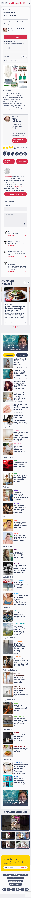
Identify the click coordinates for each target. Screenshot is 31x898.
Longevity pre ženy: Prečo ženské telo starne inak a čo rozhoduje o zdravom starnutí (20, 396)
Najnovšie (22, 355)
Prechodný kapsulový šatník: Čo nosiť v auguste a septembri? (20, 361)
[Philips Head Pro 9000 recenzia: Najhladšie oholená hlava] (22, 835)
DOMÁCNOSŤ (17, 641)
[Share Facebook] (4, 154)
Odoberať (23, 867)
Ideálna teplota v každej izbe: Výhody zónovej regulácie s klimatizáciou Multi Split (20, 722)
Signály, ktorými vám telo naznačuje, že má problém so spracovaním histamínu (20, 479)
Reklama (24, 875)
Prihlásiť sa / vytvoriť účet (15, 194)
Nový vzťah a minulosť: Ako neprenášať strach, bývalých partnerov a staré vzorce (20, 496)
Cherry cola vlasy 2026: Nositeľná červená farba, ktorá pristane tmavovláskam (20, 385)
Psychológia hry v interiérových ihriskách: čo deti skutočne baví (19, 615)
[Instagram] (4, 889)
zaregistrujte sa (17, 186)
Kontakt (14, 875)
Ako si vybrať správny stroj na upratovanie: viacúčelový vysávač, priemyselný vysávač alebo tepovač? (20, 662)
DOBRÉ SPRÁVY (18, 580)
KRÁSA (15, 520)
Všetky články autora (18, 141)
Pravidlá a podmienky (15, 878)
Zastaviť (15, 52)
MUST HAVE (17, 444)
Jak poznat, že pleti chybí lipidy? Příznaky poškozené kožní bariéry (20, 524)
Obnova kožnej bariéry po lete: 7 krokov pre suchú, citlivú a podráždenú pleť (20, 373)
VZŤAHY (16, 490)
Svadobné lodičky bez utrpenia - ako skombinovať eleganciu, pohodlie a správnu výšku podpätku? (20, 436)
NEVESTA (16, 430)
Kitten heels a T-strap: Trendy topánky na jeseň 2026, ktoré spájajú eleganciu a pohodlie (20, 419)
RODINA (16, 503)
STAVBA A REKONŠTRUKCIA (19, 674)
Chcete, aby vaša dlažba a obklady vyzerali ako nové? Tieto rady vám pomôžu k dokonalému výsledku (19, 648)
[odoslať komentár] (24, 224)
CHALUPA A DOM (19, 703)
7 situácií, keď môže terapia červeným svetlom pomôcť (20, 464)
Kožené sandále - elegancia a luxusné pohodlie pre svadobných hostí (20, 448)
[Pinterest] (18, 889)
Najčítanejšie (9, 355)
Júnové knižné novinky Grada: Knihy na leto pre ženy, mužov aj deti (20, 781)
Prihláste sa (8, 177)
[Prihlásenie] (2, 3)
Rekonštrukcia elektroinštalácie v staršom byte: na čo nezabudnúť (20, 679)
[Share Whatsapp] (8, 154)
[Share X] (12, 154)
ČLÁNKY (16, 550)
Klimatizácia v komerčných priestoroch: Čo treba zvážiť (20, 693)
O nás (6, 875)
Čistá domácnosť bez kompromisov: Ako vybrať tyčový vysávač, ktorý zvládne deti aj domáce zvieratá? (20, 769)
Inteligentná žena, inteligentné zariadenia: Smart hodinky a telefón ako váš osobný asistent (19, 569)
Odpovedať (11, 235)
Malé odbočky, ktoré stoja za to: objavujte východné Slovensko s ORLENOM (20, 585)
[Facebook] (13, 889)
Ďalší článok (22, 161)
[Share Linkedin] (21, 154)
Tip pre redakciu (15, 884)
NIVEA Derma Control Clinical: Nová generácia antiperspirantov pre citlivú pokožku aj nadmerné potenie (20, 600)
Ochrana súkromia (15, 881)
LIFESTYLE (16, 593)
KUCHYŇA (16, 733)
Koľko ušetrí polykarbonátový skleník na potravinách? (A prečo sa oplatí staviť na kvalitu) (20, 630)
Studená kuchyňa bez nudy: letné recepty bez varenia (20, 749)
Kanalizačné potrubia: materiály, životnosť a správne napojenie (20, 707)
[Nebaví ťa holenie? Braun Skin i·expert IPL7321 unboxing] (8, 845)
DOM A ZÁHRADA (19, 624)
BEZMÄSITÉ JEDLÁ (19, 746)
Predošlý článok (7, 161)
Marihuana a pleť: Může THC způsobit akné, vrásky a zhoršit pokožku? (19, 538)
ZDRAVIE (16, 460)
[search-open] (6, 3)
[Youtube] (9, 889)
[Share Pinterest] (17, 154)
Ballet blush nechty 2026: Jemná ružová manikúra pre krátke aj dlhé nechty (20, 406)
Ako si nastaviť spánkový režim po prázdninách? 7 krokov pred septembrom (19, 509)
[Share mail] (25, 154)
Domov (5, 9)
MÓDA (9, 9)
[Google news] (22, 889)
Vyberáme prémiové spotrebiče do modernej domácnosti (20, 737)
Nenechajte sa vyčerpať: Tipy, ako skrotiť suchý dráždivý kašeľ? (19, 554)
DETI (15, 611)
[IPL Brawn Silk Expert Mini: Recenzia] (22, 845)
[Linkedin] (27, 889)
